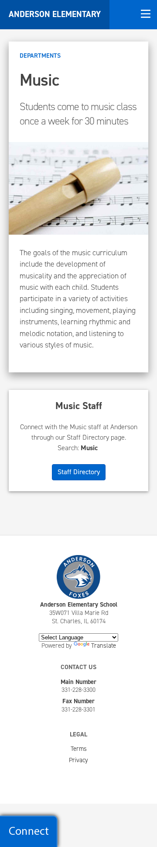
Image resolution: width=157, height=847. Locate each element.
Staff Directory (79, 471)
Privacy (78, 760)
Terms (79, 748)
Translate (103, 645)
